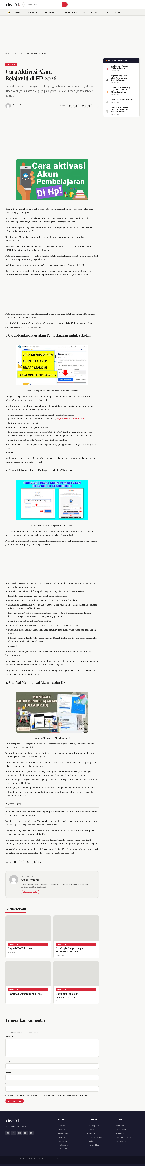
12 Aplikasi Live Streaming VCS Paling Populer (120, 67)
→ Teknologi (63, 1133)
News (17, 12)
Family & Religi (68, 12)
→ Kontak (90, 1129)
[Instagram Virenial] (19, 1133)
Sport (107, 12)
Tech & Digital (31, 12)
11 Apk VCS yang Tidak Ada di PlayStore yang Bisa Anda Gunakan (119, 78)
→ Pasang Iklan (93, 1145)
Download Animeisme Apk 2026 (25, 993)
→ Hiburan (62, 1141)
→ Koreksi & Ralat (122, 1141)
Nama (8, 1061)
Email (8, 1073)
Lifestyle (49, 12)
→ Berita (61, 1125)
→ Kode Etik (91, 1141)
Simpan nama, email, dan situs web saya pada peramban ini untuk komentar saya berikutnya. (48, 1095)
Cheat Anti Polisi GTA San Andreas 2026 (67, 995)
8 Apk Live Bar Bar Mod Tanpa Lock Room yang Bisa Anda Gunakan (119, 109)
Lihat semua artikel (30, 892)
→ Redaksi (91, 1133)
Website (8, 1084)
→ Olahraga (63, 1145)
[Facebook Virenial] (7, 1133)
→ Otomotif (62, 1149)
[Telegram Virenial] (31, 1133)
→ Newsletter (120, 1129)
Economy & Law (89, 12)
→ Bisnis (61, 1137)
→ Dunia (61, 1129)
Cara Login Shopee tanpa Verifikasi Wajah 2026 (69, 950)
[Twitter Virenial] (13, 1133)
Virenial (12, 1159)
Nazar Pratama (30, 880)
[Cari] (65, 4)
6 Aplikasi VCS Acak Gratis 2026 (122, 100)
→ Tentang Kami (93, 1125)
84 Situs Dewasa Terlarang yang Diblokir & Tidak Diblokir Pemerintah (120, 90)
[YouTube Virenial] (25, 1133)
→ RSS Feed (119, 1125)
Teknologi (11, 64)
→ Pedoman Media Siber (96, 1137)
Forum (117, 12)
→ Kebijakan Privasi (123, 1137)
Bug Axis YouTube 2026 (20, 948)
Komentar (9, 1036)
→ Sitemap (119, 1133)
